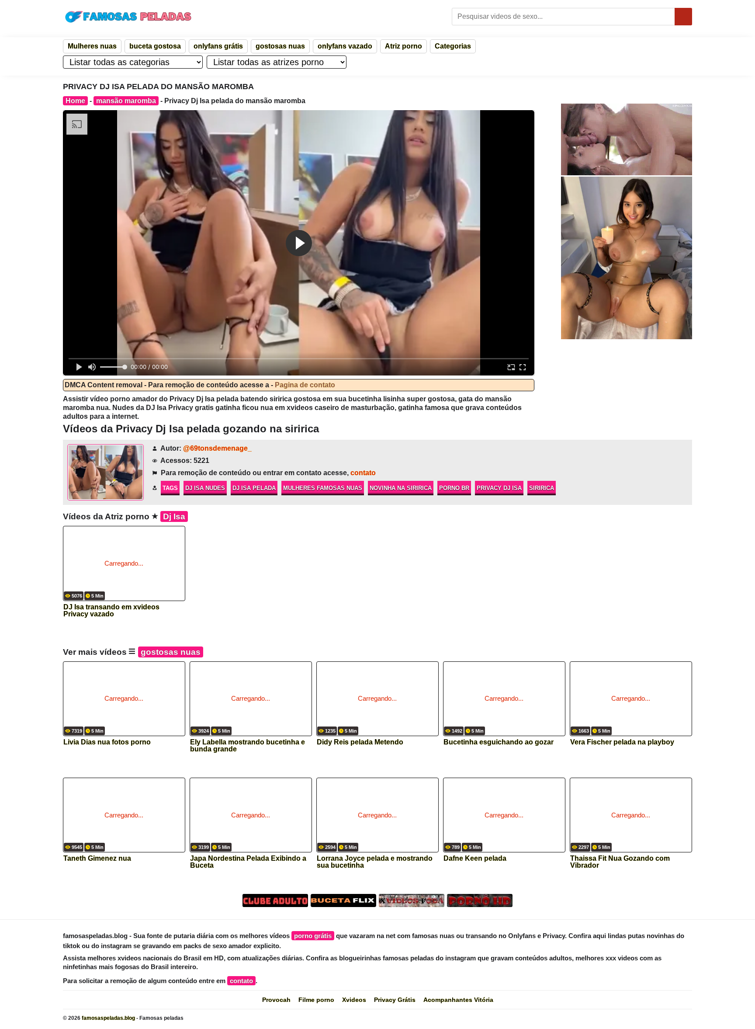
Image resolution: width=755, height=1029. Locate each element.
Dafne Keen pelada (474, 858)
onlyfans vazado (345, 46)
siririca (541, 488)
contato (363, 472)
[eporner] (626, 139)
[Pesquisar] (683, 16)
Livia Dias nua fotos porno (107, 742)
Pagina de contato (305, 385)
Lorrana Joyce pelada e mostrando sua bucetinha (375, 862)
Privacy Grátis (395, 1000)
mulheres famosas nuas (322, 488)
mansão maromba (126, 100)
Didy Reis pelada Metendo (360, 742)
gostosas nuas (280, 46)
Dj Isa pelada (254, 488)
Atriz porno (403, 46)
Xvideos (354, 1000)
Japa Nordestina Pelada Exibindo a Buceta (248, 862)
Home (75, 100)
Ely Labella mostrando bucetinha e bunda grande (247, 746)
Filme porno (316, 1000)
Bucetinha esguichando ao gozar (498, 742)
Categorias (453, 46)
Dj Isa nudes (205, 488)
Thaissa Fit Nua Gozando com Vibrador (620, 862)
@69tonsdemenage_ (217, 448)
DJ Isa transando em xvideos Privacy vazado (111, 611)
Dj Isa (174, 516)
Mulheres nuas (92, 46)
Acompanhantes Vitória (458, 1000)
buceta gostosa (155, 46)
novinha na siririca (401, 488)
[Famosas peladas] (128, 16)
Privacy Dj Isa (499, 488)
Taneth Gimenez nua (97, 858)
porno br (454, 488)
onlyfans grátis (218, 46)
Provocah (276, 1000)
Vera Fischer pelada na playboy (622, 742)
